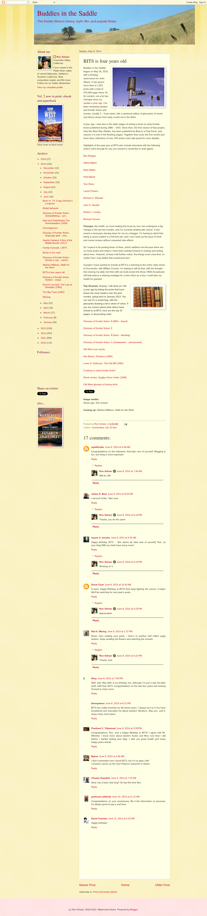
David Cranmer (99, 818)
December (49, 168)
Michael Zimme (91, 219)
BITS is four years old (54, 272)
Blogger (134, 909)
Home (125, 885)
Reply (94, 459)
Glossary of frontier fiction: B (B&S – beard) (105, 321)
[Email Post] (125, 424)
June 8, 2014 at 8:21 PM (118, 703)
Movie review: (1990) (105, 377)
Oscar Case (97, 584)
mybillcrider (97, 447)
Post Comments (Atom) (105, 892)
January (48, 322)
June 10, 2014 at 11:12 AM (126, 796)
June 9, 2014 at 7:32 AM (123, 778)
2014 (44, 164)
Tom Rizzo (88, 184)
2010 (44, 343)
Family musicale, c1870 (55, 248)
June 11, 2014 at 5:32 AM (121, 818)
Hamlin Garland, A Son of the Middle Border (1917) (57, 241)
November (49, 173)
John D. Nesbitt (91, 205)
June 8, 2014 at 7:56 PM (110, 678)
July (46, 192)
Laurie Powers (90, 191)
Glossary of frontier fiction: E (97, 328)
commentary (98, 427)
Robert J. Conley (92, 212)
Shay (94, 678)
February (49, 317)
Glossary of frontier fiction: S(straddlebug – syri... (56, 214)
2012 (44, 333)
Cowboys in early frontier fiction (99, 370)
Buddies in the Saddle (67, 12)
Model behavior (51, 208)
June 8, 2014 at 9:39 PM (129, 728)
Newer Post (87, 885)
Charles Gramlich (100, 778)
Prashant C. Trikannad (103, 728)
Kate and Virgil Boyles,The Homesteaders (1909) (56, 222)
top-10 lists (111, 427)
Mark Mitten (89, 170)
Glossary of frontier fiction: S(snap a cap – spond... (56, 258)
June (46, 197)
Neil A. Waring (98, 631)
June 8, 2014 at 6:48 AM (117, 447)
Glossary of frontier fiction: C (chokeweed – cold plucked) (112, 342)
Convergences (50, 228)
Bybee (94, 756)
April (46, 308)
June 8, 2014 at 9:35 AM (123, 537)
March (47, 312)
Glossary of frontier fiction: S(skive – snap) (56, 278)
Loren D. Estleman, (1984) (103, 363)
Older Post (162, 885)
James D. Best (99, 494)
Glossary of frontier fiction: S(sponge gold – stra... (56, 234)
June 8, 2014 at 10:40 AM (118, 584)
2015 (44, 159)
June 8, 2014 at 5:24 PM (129, 515)
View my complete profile (50, 87)
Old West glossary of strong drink (100, 384)
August (47, 187)
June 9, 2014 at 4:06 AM (111, 756)
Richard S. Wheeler (93, 198)
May (46, 303)
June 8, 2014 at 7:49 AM (129, 471)
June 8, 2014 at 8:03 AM (120, 494)
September (49, 182)
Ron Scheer (105, 471)
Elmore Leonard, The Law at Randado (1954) (57, 286)
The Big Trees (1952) (54, 292)
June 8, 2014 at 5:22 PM (129, 656)
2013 (44, 328)
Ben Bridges (89, 156)
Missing (46, 297)
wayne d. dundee (100, 537)
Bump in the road (51, 252)
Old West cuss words (94, 349)
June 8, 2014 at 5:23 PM (129, 562)
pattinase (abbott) (101, 796)
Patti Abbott (89, 177)
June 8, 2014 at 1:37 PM (119, 631)
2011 (43, 338)
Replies (98, 465)
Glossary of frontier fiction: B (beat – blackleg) (106, 335)
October (48, 177)
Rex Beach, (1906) (98, 356)
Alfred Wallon (90, 162)
